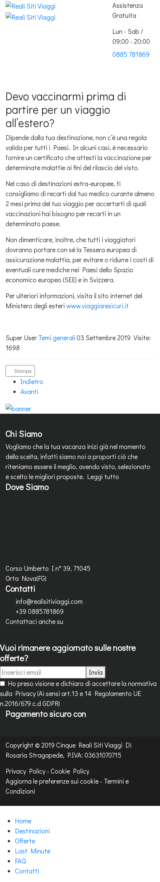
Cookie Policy (70, 771)
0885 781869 (131, 54)
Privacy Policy (25, 771)
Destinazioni (32, 830)
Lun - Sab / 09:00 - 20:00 (131, 36)
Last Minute (32, 850)
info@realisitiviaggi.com (49, 601)
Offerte (25, 840)
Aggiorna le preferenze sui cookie (52, 781)
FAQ (20, 860)
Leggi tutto (103, 476)
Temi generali (56, 337)
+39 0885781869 (40, 611)
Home (23, 820)
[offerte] (18, 407)
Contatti (27, 870)
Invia (96, 672)
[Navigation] (115, 84)
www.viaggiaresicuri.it (97, 305)
